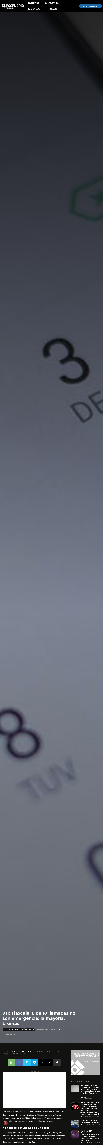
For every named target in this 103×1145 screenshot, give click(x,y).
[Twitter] (27, 1062)
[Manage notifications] (6, 1123)
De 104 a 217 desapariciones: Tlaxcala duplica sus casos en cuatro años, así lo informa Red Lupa (89, 1135)
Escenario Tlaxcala (9, 1051)
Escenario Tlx (59, 1029)
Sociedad (29, 1029)
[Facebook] (19, 1062)
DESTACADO (84, 1097)
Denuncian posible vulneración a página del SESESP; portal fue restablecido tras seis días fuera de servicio (90, 1090)
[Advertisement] (34, 1090)
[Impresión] (57, 1062)
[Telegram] (34, 1062)
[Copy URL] (42, 1062)
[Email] (49, 1062)
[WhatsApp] (11, 1062)
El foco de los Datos (13, 1029)
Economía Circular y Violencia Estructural (89, 1121)
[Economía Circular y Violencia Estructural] (75, 1124)
